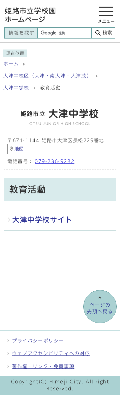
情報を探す (22, 33)
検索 (107, 32)
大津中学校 (16, 87)
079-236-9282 (54, 161)
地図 (19, 149)
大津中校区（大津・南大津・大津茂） (47, 75)
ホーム (11, 63)
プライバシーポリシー (38, 340)
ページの (100, 308)
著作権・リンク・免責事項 (43, 366)
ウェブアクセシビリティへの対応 (51, 353)
